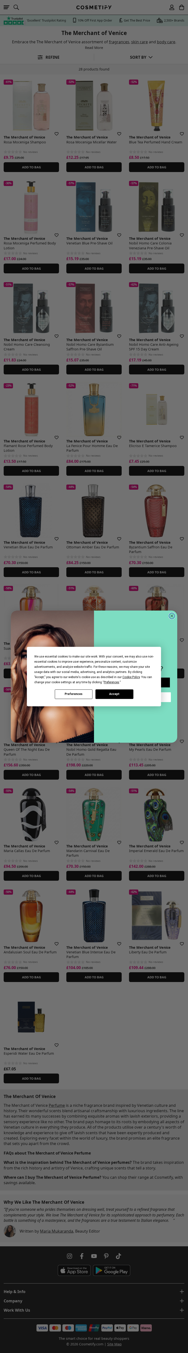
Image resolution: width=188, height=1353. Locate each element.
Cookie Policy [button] (131, 677)
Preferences (73, 694)
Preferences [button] (111, 682)
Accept (114, 694)
